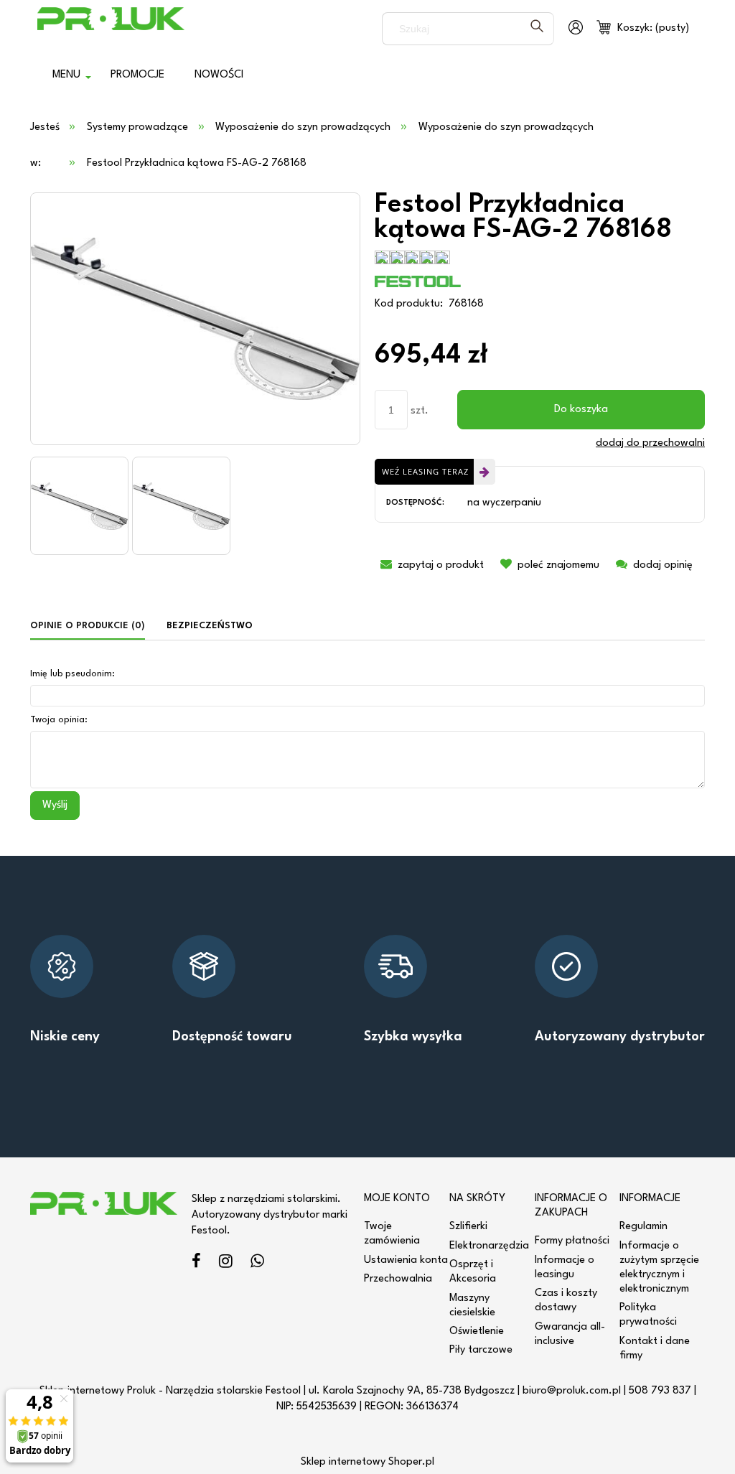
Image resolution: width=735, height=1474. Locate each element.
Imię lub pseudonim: (72, 673)
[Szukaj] (536, 28)
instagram (226, 1263)
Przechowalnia (398, 1279)
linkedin (257, 1263)
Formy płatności (572, 1241)
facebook (196, 1263)
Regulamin (643, 1226)
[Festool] (418, 281)
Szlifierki (468, 1226)
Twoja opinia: (59, 719)
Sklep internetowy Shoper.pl (367, 1462)
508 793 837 (660, 1391)
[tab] (93, 626)
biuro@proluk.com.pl (572, 1391)
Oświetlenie (476, 1331)
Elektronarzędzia (489, 1246)
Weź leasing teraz (425, 471)
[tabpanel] (367, 741)
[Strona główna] (110, 28)
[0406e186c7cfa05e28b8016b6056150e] (79, 506)
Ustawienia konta (406, 1260)
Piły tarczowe (480, 1350)
